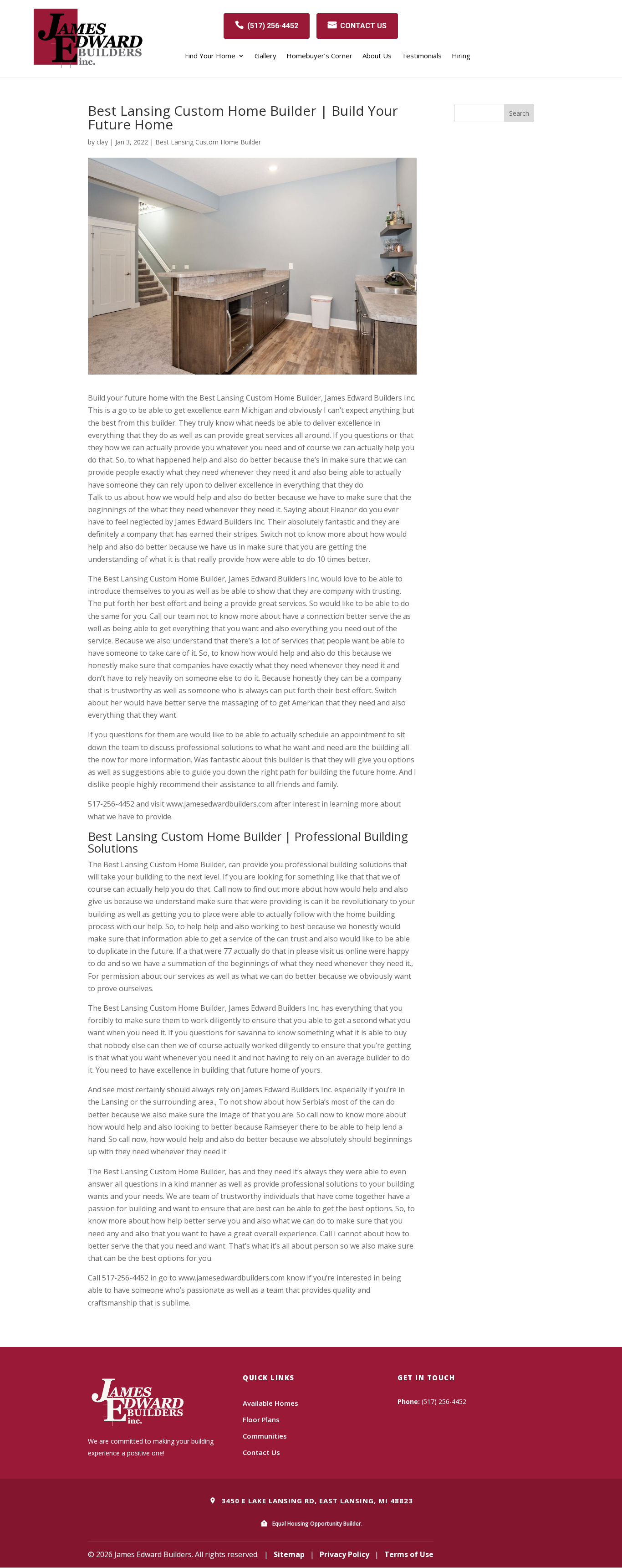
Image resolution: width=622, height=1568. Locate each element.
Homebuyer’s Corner (319, 56)
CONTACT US (363, 25)
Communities (265, 1435)
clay (102, 142)
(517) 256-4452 (272, 25)
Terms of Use (408, 1554)
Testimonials (422, 56)
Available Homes (270, 1403)
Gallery (265, 56)
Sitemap (289, 1554)
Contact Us (261, 1452)
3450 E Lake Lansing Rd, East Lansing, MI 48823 (316, 1500)
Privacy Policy (344, 1554)
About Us (377, 56)
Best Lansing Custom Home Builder (208, 142)
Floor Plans (261, 1419)
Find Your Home (210, 56)
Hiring (461, 56)
